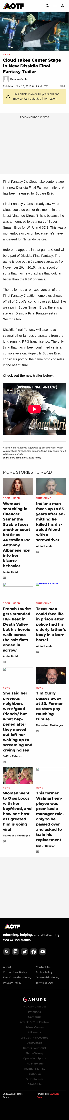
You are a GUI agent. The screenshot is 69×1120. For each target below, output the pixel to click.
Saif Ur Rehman (12, 756)
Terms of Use (44, 982)
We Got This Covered (35, 1037)
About (7, 967)
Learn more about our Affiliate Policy (22, 457)
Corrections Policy (15, 972)
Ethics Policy (44, 972)
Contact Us (43, 967)
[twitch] (15, 951)
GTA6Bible (35, 1084)
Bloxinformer (34, 1079)
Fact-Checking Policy (17, 977)
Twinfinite (34, 1011)
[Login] (62, 6)
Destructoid (34, 1042)
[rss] (6, 951)
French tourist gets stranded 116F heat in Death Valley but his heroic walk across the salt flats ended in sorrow (17, 629)
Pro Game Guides (34, 1006)
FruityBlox (34, 1074)
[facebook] (33, 951)
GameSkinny (34, 1053)
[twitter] (24, 951)
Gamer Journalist (34, 1048)
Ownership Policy (47, 977)
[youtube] (43, 951)
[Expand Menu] (55, 6)
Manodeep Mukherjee (49, 725)
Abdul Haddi (11, 571)
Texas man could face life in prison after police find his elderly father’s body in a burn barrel (51, 624)
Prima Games (34, 1027)
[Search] (47, 6)
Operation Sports (34, 1058)
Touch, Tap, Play (34, 1068)
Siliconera (34, 1032)
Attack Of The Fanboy (34, 1022)
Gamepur (34, 1017)
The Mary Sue (34, 1063)
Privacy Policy (12, 982)
